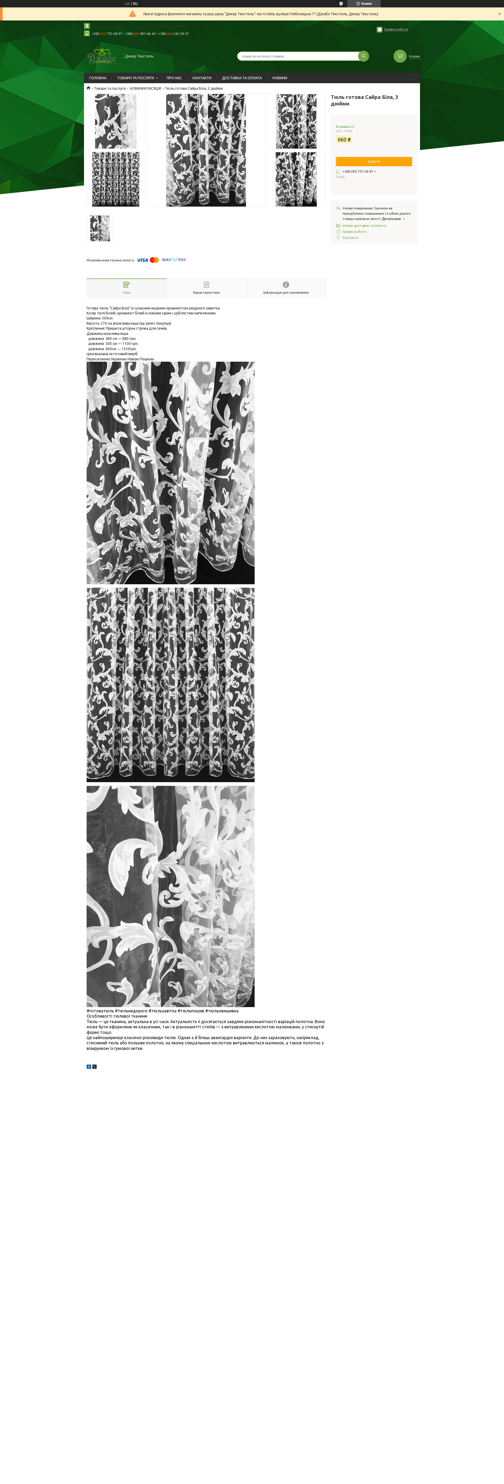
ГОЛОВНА (97, 78)
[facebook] (89, 1067)
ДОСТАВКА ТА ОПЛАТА (242, 78)
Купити (374, 161)
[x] (94, 1067)
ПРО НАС (174, 78)
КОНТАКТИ (202, 78)
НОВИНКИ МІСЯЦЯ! (145, 88)
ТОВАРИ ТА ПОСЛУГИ (135, 78)
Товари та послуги (110, 88)
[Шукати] (363, 56)
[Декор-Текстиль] (101, 56)
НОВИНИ (279, 78)
